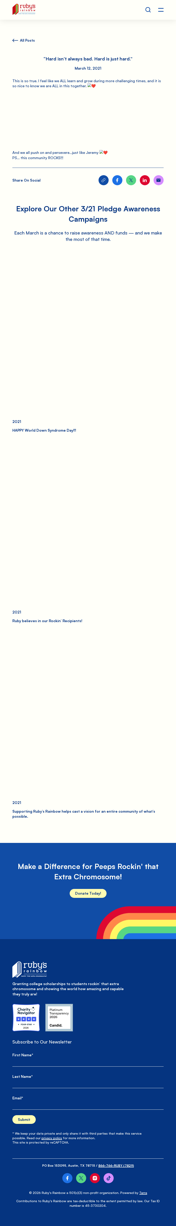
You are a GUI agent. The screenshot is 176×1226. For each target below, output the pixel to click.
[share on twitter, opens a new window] (131, 180)
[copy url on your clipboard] (104, 180)
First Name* (22, 1055)
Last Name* (22, 1076)
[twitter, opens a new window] (81, 1178)
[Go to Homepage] (23, 10)
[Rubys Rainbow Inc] (59, 1017)
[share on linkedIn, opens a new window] (145, 180)
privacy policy (51, 1138)
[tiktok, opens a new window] (109, 1178)
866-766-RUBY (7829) (116, 1165)
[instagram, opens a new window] (95, 1178)
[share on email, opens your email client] (159, 180)
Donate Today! (88, 893)
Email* (17, 1098)
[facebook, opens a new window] (67, 1178)
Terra (143, 1193)
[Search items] (148, 10)
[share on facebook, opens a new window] (117, 180)
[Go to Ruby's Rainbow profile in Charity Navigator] (26, 1017)
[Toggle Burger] (161, 10)
